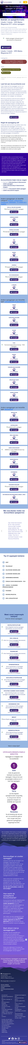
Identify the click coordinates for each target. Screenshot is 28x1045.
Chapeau (14, 265)
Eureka (14, 354)
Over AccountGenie (5, 986)
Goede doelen (5, 1010)
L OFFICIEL (14, 284)
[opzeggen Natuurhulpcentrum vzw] (14, 680)
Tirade (14, 304)
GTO (14, 239)
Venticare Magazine (14, 317)
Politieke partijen (19, 1015)
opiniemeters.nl (14, 664)
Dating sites (4, 1005)
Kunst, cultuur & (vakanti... (18, 1004)
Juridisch (4, 1016)
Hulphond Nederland (13, 570)
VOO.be (14, 330)
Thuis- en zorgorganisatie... (8, 1023)
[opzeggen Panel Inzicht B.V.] (14, 667)
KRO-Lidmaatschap (12, 598)
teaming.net (14, 651)
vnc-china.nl (14, 638)
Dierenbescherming (12, 577)
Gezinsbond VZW (14, 704)
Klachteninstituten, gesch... (19, 998)
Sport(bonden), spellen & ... (8, 1020)
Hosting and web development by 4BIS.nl (9, 1042)
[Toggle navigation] (20, 2)
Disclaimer (4, 1043)
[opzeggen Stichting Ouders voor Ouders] (14, 693)
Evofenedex (14, 471)
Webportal (4, 1030)
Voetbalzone (14, 425)
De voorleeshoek (14, 274)
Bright (14, 717)
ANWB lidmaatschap (14, 447)
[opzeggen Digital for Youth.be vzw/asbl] (14, 628)
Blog (2, 990)
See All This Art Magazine (14, 207)
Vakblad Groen (14, 217)
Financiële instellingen (7, 1009)
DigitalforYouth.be (14, 625)
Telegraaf (9, 566)
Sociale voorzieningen (7, 1019)
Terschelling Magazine (14, 367)
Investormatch (14, 459)
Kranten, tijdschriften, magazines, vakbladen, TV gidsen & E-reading (14, 61)
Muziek (16, 1008)
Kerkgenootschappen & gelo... (20, 995)
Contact (3, 987)
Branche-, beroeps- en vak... (7, 1000)
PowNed (8, 590)
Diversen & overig (6, 1006)
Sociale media (18, 1018)
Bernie (14, 252)
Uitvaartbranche (5, 1025)
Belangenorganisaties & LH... (7, 997)
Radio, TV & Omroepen (20, 1016)
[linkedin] (16, 1038)
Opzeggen (7, 47)
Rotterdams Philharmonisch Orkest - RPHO (14, 494)
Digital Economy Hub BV (15, 1040)
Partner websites (5, 984)
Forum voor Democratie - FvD (15, 581)
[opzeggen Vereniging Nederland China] (14, 641)
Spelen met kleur (14, 379)
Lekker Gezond (14, 392)
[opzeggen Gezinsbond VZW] (14, 707)
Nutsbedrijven (18, 1009)
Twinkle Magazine (14, 229)
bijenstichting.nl (14, 730)
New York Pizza (14, 435)
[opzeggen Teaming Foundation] (14, 654)
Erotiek (3, 1008)
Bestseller (14, 412)
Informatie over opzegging (14, 633)
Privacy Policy (8, 1043)
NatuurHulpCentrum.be (14, 677)
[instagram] (19, 1038)
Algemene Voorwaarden (16, 1043)
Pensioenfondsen (19, 1013)
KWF (7, 562)
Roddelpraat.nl (11, 594)
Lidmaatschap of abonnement (11, 69)
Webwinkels (4, 1032)
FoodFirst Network (14, 484)
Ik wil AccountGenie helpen (7, 989)
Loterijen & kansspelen (20, 1006)
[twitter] (9, 1038)
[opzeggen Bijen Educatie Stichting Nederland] (14, 733)
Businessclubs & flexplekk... (5, 1003)
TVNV (14, 342)
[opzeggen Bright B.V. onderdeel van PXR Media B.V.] (14, 720)
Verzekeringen (5, 1028)
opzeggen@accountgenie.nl (8, 981)
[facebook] (13, 1038)
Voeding (4, 1029)
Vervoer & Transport (6, 1026)
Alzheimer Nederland (13, 573)
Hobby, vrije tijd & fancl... (7, 1012)
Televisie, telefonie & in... (7, 1022)
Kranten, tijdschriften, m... (20, 1001)
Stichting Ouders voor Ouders (14, 691)
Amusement (5, 995)
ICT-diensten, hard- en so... (7, 1014)
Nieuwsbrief (6, 72)
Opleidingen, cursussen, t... (20, 1011)
